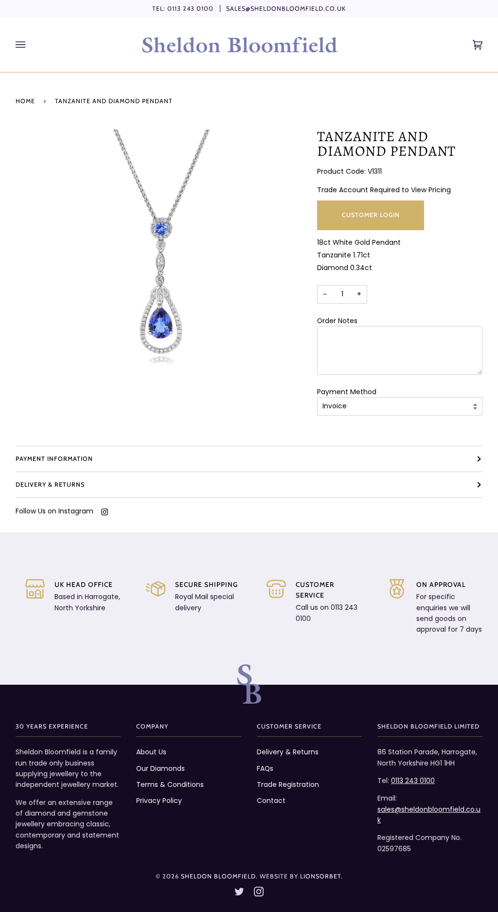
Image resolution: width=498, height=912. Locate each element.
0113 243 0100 (190, 8)
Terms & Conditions (170, 784)
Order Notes (337, 321)
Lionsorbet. (321, 876)
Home (25, 101)
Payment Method (346, 392)
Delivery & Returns (50, 484)
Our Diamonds (160, 768)
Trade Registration (288, 784)
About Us (151, 752)
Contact (271, 800)
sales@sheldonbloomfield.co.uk (286, 8)
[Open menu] (30, 45)
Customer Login (371, 215)
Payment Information (54, 458)
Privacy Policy (159, 800)
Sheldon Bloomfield (218, 876)
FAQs (265, 768)
